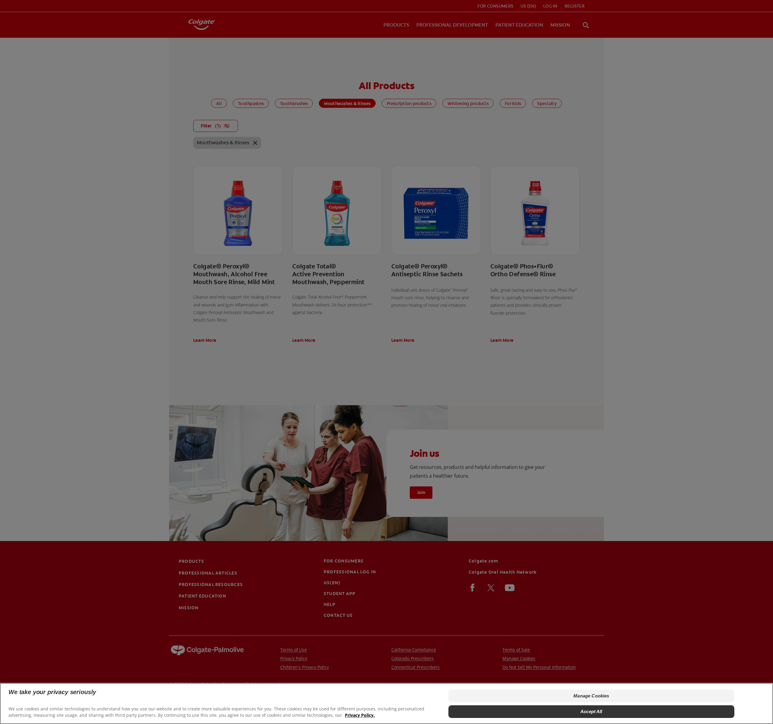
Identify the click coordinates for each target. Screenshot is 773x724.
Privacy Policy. (360, 715)
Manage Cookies (591, 695)
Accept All (591, 711)
